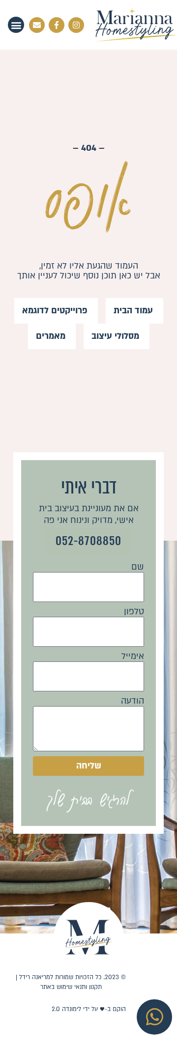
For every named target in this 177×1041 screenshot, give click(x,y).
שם (137, 567)
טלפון (134, 612)
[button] (16, 25)
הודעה (132, 701)
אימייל (132, 656)
